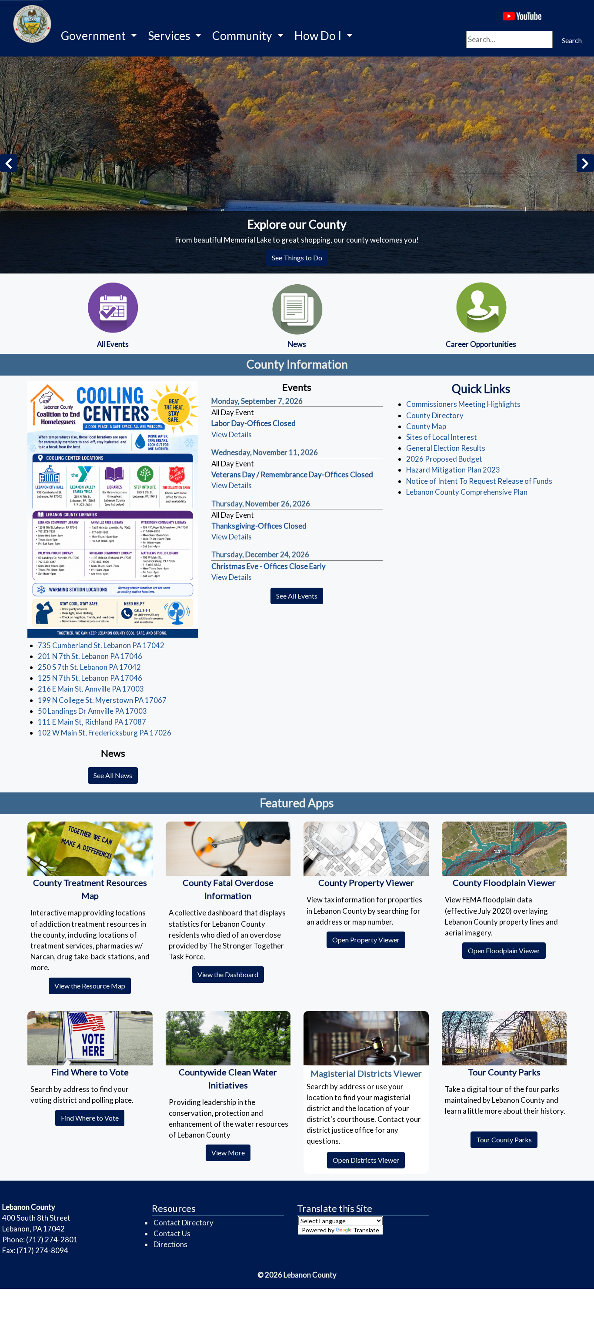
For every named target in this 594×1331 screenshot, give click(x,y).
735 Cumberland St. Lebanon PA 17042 (101, 645)
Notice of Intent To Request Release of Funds (479, 481)
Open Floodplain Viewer (507, 950)
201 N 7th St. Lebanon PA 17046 (90, 656)
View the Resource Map (92, 985)
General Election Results (445, 448)
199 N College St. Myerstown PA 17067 (102, 700)
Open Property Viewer (368, 939)
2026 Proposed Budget (444, 458)
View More (230, 1152)
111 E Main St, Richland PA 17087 (92, 721)
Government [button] (94, 36)
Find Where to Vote (92, 1117)
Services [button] (170, 36)
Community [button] (243, 36)
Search (572, 40)
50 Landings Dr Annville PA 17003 (92, 710)
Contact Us (172, 1233)
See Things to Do (297, 257)
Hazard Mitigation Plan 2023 (453, 469)
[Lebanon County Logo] (21, 2)
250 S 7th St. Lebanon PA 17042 (89, 667)
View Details (231, 434)
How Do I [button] (319, 36)
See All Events (296, 596)
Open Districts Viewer (369, 1159)
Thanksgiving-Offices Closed (259, 525)
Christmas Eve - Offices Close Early (268, 566)
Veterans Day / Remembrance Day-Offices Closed (292, 474)
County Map (426, 426)
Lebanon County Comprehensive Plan (466, 491)
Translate (366, 1230)
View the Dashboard (230, 974)
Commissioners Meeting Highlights (463, 404)
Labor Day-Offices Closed (253, 423)
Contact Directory (184, 1222)
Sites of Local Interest (441, 437)
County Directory (435, 415)
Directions (170, 1244)
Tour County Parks (506, 1139)
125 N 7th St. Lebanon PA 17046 (90, 677)
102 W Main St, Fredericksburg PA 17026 (104, 732)
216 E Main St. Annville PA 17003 (91, 688)
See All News (112, 775)
